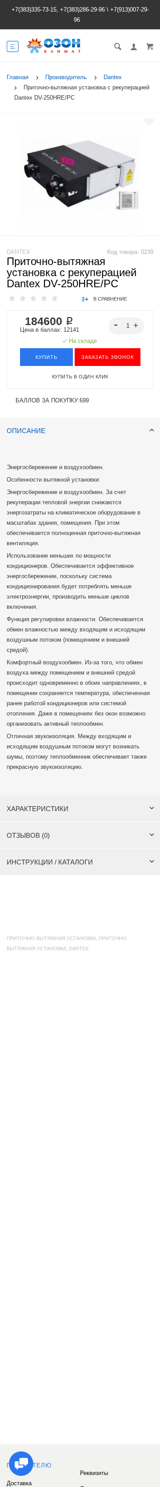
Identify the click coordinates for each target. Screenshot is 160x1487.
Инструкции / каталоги (50, 862)
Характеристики (37, 808)
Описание (26, 430)
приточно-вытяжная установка (51, 938)
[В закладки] (149, 122)
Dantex (18, 252)
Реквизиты (94, 1473)
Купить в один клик (80, 376)
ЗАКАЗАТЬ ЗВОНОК (107, 357)
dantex (78, 948)
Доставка (19, 1483)
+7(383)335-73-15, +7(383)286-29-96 (58, 9)
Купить (46, 357)
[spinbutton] (126, 325)
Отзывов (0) (28, 835)
